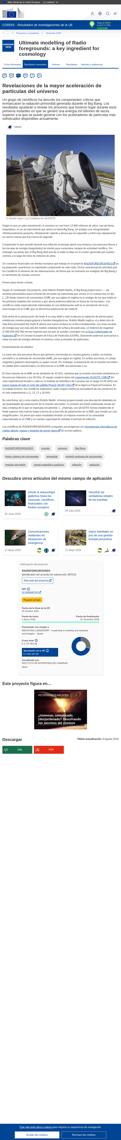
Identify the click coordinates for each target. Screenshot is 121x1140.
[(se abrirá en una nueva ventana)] (13, 12)
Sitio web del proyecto (36, 581)
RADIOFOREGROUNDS (98, 263)
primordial (52, 456)
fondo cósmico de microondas (22, 456)
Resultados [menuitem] (71, 64)
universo (62, 448)
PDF (51, 749)
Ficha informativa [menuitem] (12, 64)
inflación (76, 464)
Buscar (107, 13)
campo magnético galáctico (49, 464)
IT (32, 75)
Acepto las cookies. (37, 1135)
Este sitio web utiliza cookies (36, 1127)
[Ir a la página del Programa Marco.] (8, 46)
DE (4, 75)
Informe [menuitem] (56, 64)
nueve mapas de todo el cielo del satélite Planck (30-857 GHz (37, 385)
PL (39, 75)
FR (25, 75)
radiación (94, 464)
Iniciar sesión (92, 13)
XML (20, 749)
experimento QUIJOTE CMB (91, 377)
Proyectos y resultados (27, 33)
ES (18, 75)
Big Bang (80, 448)
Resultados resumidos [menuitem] (35, 64)
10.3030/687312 (30, 592)
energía (45, 448)
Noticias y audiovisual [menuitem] (92, 64)
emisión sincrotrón (15, 464)
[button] (100, 13)
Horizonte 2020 (53, 33)
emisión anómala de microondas (84, 456)
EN (11, 75)
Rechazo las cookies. (84, 1135)
